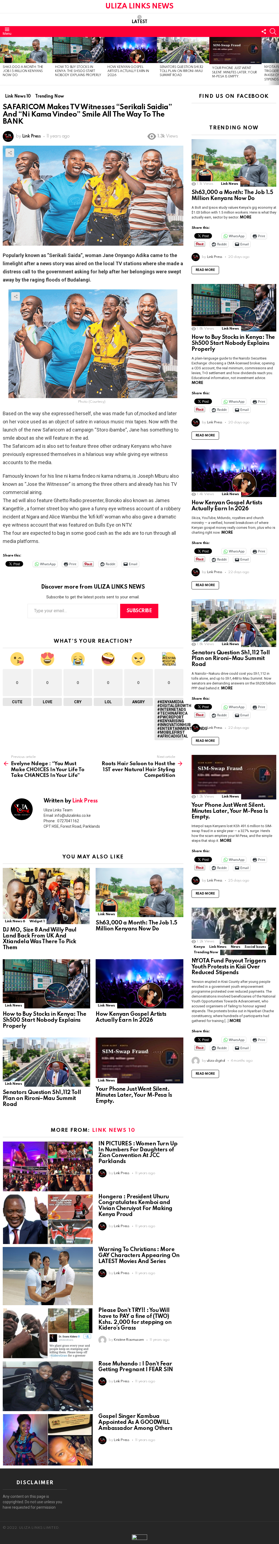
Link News (106, 914)
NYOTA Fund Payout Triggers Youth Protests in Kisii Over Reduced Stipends (229, 967)
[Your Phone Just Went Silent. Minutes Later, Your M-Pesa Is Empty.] (235, 50)
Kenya (199, 947)
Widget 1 (36, 921)
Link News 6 (15, 921)
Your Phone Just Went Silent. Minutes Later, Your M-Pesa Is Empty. (234, 72)
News (235, 947)
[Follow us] (263, 31)
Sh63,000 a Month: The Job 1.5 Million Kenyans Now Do (23, 71)
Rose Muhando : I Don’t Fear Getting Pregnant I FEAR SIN (135, 1367)
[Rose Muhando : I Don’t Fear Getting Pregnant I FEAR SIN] (48, 1386)
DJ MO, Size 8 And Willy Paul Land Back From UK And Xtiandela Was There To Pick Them (40, 939)
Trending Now (206, 952)
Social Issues (255, 947)
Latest (139, 22)
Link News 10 (113, 1130)
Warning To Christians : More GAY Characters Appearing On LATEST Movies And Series (138, 1255)
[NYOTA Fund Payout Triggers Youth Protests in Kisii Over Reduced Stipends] (234, 931)
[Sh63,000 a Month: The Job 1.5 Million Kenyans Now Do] (26, 50)
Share (9, 152)
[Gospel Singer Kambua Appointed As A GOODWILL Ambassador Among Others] (48, 1439)
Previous (2, 61)
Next (276, 61)
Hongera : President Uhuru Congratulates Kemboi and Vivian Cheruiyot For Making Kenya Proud (135, 1205)
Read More (205, 270)
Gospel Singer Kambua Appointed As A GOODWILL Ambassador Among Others (135, 1422)
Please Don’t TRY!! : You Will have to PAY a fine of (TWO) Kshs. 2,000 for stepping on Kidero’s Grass (134, 1319)
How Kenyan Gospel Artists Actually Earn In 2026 (128, 71)
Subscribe (139, 610)
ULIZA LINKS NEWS (139, 6)
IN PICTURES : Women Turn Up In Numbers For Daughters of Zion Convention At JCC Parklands (137, 1152)
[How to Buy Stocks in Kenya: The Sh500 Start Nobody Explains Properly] (78, 50)
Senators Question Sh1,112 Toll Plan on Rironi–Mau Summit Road (181, 71)
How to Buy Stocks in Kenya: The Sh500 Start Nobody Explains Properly (78, 71)
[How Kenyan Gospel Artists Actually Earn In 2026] (131, 50)
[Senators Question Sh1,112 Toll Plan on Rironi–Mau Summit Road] (183, 50)
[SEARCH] (273, 31)
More (245, 217)
